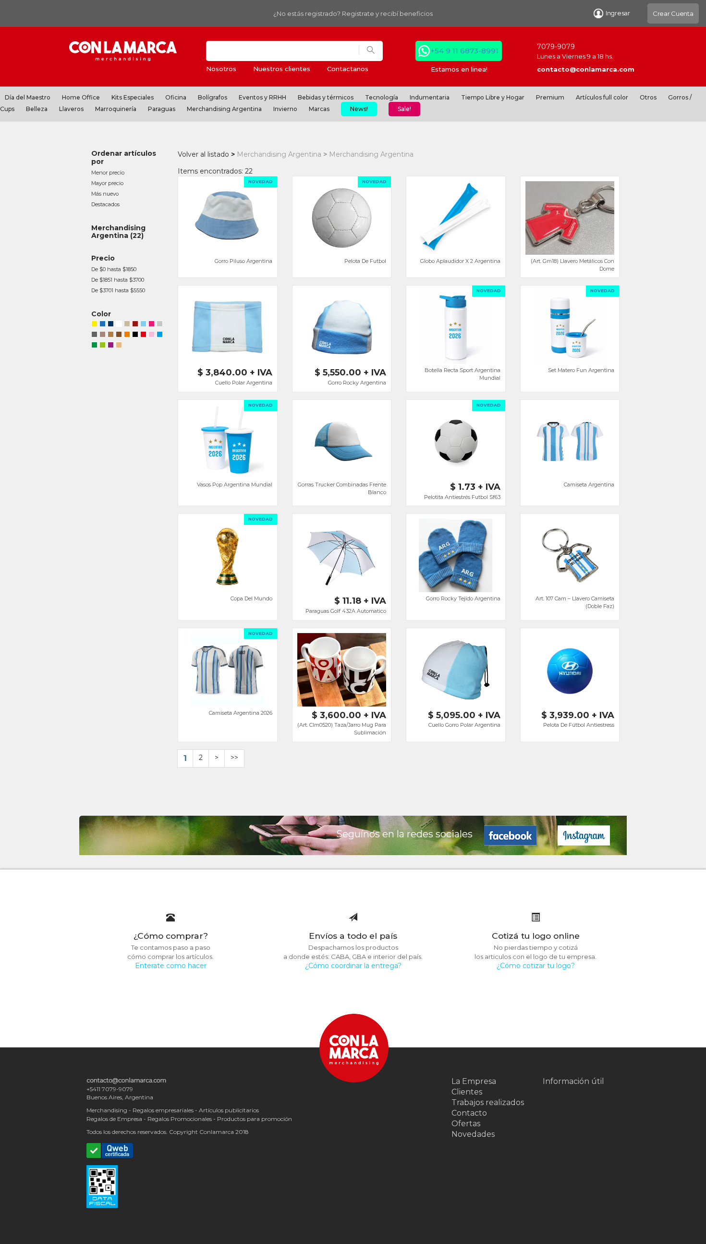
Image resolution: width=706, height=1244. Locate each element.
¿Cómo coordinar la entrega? (353, 965)
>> (234, 757)
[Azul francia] (102, 325)
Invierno (285, 108)
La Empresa (473, 1081)
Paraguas (161, 108)
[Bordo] (135, 325)
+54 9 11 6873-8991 (464, 50)
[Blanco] (119, 325)
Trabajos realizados (487, 1102)
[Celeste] (143, 325)
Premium (550, 97)
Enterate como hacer (171, 965)
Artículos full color (602, 97)
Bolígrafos (212, 97)
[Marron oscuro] (119, 335)
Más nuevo (105, 193)
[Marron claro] (111, 335)
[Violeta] (111, 346)
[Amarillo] (94, 325)
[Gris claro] (160, 325)
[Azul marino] (111, 325)
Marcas (319, 108)
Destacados (105, 204)
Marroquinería (115, 108)
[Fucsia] (151, 325)
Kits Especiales (132, 97)
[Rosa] (151, 335)
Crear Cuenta (673, 13)
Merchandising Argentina (224, 108)
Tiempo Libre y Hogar (492, 97)
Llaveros (71, 108)
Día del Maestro (27, 97)
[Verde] (94, 346)
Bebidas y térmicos (325, 97)
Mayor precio (107, 183)
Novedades (473, 1134)
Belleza (37, 108)
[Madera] (102, 335)
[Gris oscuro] (94, 335)
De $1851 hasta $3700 (117, 279)
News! (359, 108)
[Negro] (135, 335)
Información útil (573, 1081)
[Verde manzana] (102, 346)
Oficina (175, 97)
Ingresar (618, 13)
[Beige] (127, 325)
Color (101, 314)
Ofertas (465, 1123)
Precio (103, 258)
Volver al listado (203, 154)
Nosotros (221, 69)
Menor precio (107, 172)
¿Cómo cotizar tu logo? (536, 965)
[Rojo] (143, 335)
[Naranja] (127, 335)
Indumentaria (430, 97)
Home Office (81, 97)
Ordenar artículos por (123, 157)
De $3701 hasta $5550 (118, 290)
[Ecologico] (119, 346)
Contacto (469, 1113)
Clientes (466, 1091)
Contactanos (347, 69)
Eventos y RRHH (262, 97)
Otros (648, 97)
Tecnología (381, 97)
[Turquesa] (160, 335)
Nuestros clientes (281, 69)
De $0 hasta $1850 (113, 269)
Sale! (404, 108)
